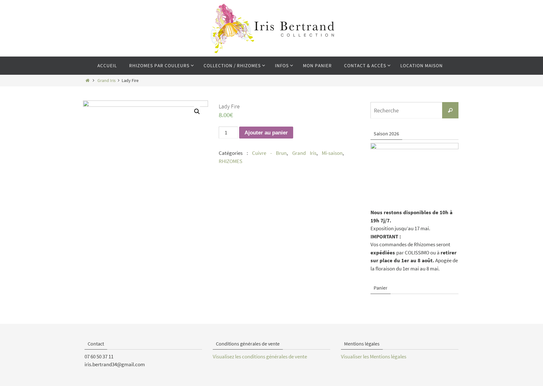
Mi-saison (332, 153)
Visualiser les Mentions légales (373, 356)
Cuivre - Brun (269, 153)
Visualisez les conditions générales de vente (260, 356)
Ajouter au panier (266, 133)
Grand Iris (106, 80)
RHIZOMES (230, 161)
